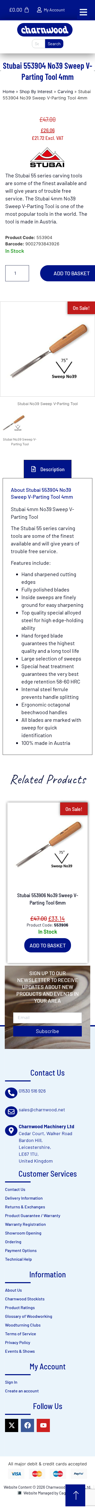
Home (9, 91)
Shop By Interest (36, 91)
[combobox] (38, 43)
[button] (83, 12)
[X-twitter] (11, 1425)
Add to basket (48, 945)
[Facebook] (27, 1425)
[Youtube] (43, 1425)
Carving (65, 91)
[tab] (48, 469)
